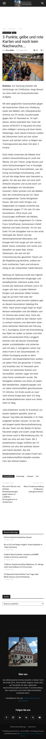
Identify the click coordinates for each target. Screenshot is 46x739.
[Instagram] (13, 717)
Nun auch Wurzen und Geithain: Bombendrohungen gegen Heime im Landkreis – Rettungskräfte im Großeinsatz (11, 494)
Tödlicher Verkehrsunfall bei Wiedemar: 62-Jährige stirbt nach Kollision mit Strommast (23, 565)
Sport (20, 29)
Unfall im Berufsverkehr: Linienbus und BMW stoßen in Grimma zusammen (21, 556)
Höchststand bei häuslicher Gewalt (18, 537)
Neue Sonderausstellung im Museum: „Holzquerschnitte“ (34, 489)
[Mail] (19, 717)
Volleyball (30, 476)
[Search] (42, 3)
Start (4, 29)
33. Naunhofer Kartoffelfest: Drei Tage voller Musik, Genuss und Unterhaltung (21, 575)
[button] (4, 3)
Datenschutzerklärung (18, 727)
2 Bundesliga (20, 476)
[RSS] (26, 717)
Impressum (32, 727)
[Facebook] (6, 717)
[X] (33, 717)
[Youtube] (39, 717)
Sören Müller (10, 50)
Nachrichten (12, 29)
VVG (37, 476)
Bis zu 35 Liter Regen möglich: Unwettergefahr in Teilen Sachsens (23, 546)
